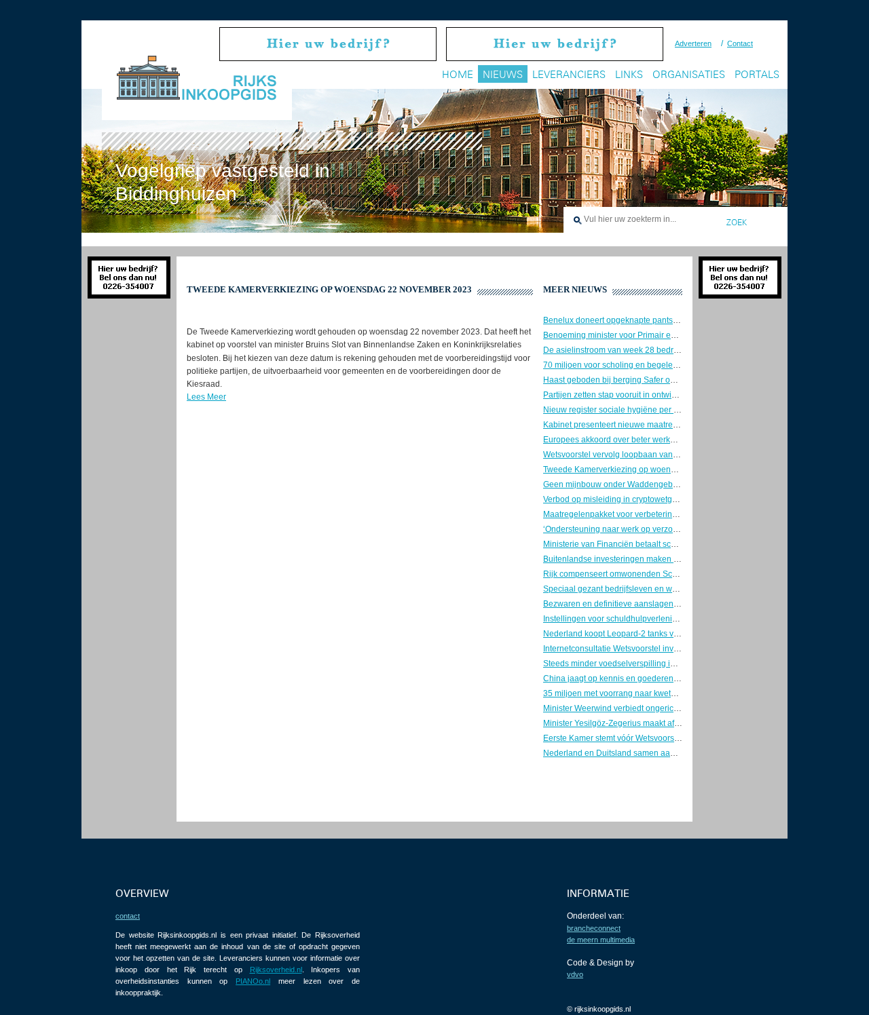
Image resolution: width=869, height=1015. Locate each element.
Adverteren (693, 43)
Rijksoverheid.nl (276, 969)
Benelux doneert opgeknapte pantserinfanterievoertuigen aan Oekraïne (675, 320)
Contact (740, 43)
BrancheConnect (594, 928)
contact (127, 916)
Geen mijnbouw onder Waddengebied (613, 484)
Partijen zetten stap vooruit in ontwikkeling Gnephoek (641, 395)
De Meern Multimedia (601, 940)
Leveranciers (569, 74)
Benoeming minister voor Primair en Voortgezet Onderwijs (649, 335)
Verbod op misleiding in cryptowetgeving (617, 499)
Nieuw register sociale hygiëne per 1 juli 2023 (627, 410)
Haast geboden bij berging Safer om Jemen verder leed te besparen (668, 380)
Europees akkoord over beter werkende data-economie (645, 439)
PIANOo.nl (253, 981)
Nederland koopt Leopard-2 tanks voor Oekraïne (632, 633)
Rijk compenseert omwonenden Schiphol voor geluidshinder (654, 574)
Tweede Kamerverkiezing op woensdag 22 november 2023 (652, 469)
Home (457, 74)
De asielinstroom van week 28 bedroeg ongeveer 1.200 (645, 350)
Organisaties (688, 74)
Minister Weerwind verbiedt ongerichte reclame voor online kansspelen (674, 708)
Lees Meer (206, 397)
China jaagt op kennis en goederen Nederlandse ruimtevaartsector (666, 678)
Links (629, 74)
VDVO (575, 974)
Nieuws (503, 74)
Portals (757, 74)
